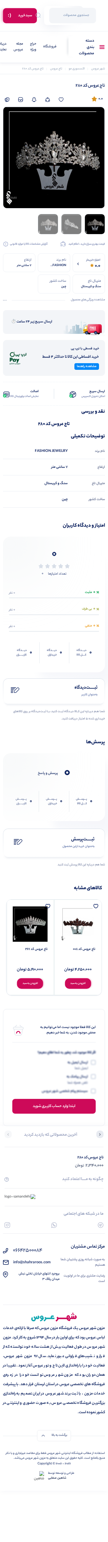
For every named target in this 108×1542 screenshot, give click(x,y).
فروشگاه (49, 47)
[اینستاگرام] (7, 1225)
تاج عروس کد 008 (84, 949)
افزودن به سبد (78, 983)
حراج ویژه (33, 47)
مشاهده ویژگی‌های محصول (88, 300)
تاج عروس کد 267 (36, 949)
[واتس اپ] (54, 1225)
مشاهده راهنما (87, 366)
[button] (100, 1135)
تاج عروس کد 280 (90, 1157)
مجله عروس (18, 47)
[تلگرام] (101, 1225)
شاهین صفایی (57, 1478)
